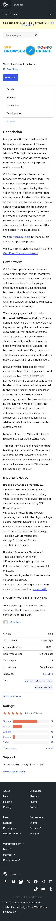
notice (38, 681)
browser (29, 681)
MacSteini (12, 69)
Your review (9, 748)
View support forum (14, 771)
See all (49, 748)
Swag (34, 833)
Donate (35, 828)
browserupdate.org (19, 236)
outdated (47, 681)
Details (10, 89)
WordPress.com (13, 843)
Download (10, 77)
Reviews (11, 97)
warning (48, 687)
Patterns (34, 807)
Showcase (36, 790)
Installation (12, 105)
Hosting (7, 801)
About (6, 790)
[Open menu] (51, 4)
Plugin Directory (11, 14)
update (38, 687)
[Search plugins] (36, 35)
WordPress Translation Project (20, 253)
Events (33, 822)
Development (14, 113)
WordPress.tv (12, 833)
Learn (6, 817)
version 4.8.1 (40, 589)
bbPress (9, 854)
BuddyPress (11, 860)
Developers (9, 828)
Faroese (15, 874)
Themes (34, 796)
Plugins (33, 801)
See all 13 (48, 674)
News (6, 796)
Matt (7, 849)
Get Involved (37, 817)
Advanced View (12, 696)
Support (10, 121)
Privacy (7, 807)
